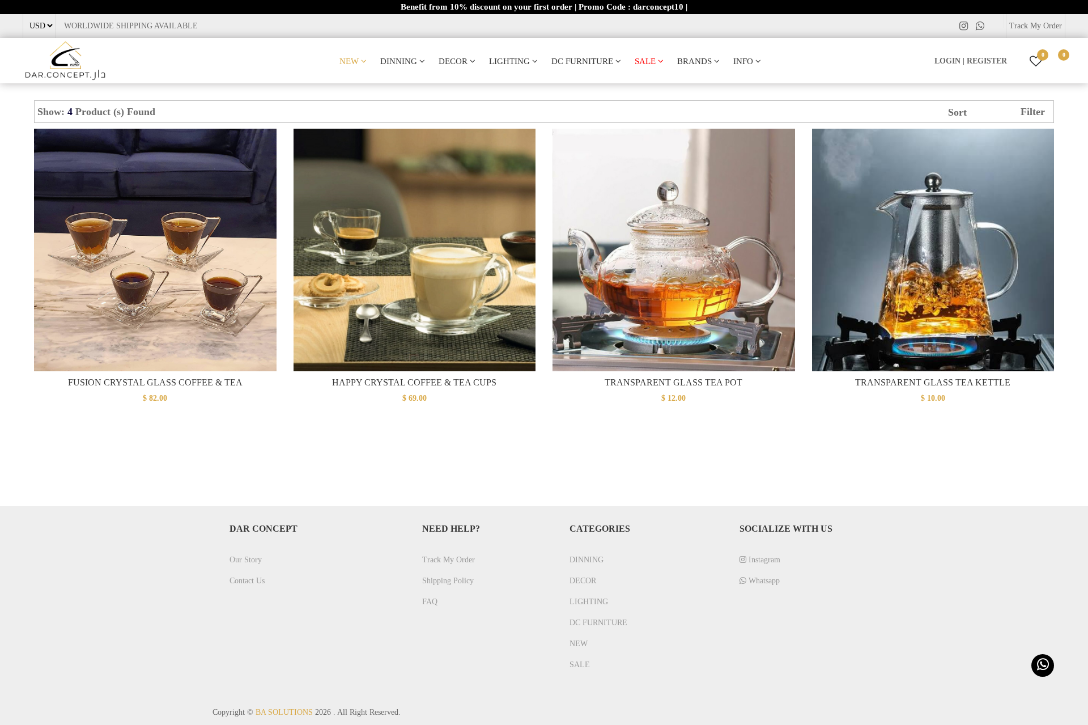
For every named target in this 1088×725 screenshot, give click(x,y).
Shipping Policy (448, 580)
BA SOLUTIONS (284, 712)
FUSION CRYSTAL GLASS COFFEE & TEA (155, 382)
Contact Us (247, 580)
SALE (646, 61)
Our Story (246, 560)
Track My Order (1035, 26)
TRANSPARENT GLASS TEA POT (673, 382)
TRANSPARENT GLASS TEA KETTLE (932, 382)
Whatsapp (763, 580)
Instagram (763, 560)
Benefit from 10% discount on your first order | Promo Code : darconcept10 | (544, 6)
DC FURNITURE (583, 61)
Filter (1033, 111)
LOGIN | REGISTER (970, 61)
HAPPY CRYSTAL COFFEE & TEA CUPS (414, 382)
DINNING (399, 61)
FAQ (429, 601)
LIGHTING (510, 61)
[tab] (167, 111)
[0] (1055, 61)
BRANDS (695, 61)
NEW (350, 61)
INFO (744, 61)
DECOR (454, 61)
